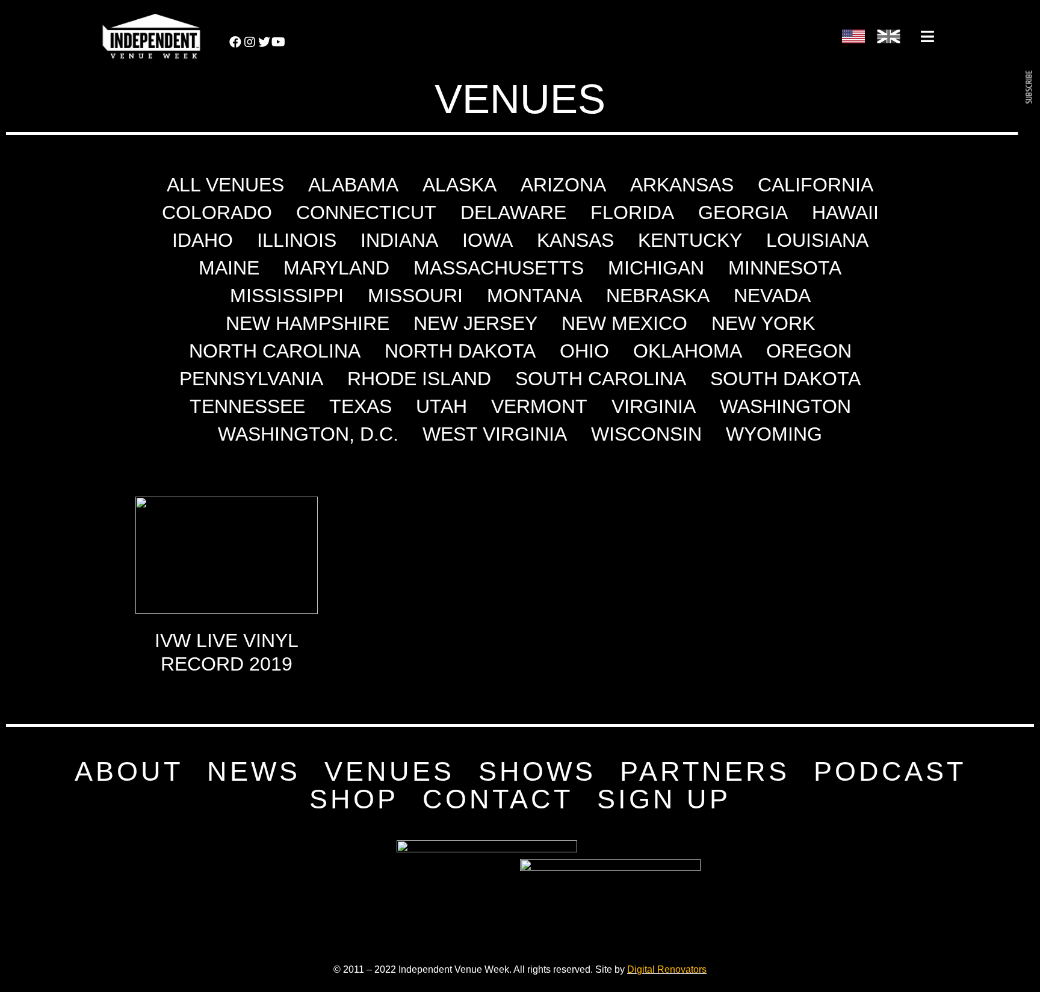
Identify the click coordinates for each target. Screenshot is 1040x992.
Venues (389, 772)
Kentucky (690, 240)
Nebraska (658, 295)
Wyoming (774, 434)
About (129, 772)
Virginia (653, 406)
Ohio (584, 351)
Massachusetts (498, 268)
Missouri (415, 295)
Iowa (487, 240)
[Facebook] (235, 42)
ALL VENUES (225, 185)
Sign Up (664, 799)
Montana (534, 295)
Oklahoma (687, 351)
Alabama (353, 185)
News (253, 772)
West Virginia (494, 434)
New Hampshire (307, 323)
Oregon (809, 351)
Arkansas (682, 185)
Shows (537, 772)
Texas (360, 406)
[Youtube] (278, 42)
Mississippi (287, 295)
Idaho (202, 240)
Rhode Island (419, 378)
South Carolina (600, 378)
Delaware (513, 212)
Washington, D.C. (308, 434)
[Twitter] (264, 42)
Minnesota (784, 268)
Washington (785, 406)
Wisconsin (646, 434)
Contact (497, 799)
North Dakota (460, 351)
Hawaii (845, 212)
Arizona (563, 185)
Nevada (772, 295)
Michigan (656, 268)
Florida (632, 212)
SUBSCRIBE (1028, 87)
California (815, 185)
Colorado (217, 212)
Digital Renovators (667, 969)
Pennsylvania (251, 378)
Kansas (575, 240)
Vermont (539, 406)
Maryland (336, 268)
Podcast (890, 772)
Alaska (459, 185)
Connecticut (366, 212)
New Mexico (624, 323)
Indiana (399, 240)
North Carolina (275, 351)
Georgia (743, 212)
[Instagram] (250, 42)
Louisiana (817, 240)
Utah (441, 406)
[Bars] (927, 36)
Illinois (296, 240)
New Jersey (475, 323)
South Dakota (785, 378)
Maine (229, 268)
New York (763, 323)
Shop (353, 799)
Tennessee (247, 406)
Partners (705, 772)
